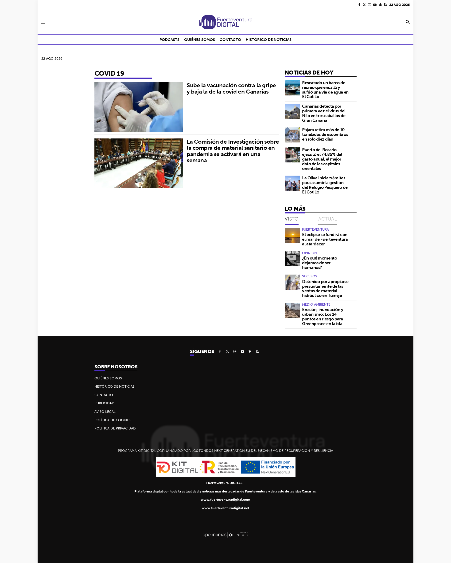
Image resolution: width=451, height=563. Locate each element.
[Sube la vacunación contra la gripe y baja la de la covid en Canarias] (138, 107)
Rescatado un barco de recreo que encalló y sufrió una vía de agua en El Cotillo (325, 89)
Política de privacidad (115, 428)
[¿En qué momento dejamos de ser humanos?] (292, 258)
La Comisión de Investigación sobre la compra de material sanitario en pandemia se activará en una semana (233, 151)
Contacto (103, 395)
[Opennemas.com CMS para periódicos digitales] (225, 534)
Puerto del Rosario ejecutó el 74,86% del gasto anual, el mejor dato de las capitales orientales (322, 159)
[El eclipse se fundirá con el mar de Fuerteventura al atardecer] (292, 235)
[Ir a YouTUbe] (375, 5)
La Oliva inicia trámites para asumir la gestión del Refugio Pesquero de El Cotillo (325, 184)
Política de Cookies (112, 420)
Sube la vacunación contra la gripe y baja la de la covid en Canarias (231, 88)
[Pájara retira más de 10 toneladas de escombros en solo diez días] (292, 134)
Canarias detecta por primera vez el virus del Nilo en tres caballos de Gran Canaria (323, 113)
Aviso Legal (105, 411)
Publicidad (104, 403)
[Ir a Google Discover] (380, 5)
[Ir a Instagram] (369, 5)
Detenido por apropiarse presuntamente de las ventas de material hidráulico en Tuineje (325, 288)
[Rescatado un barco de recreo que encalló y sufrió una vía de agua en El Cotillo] (292, 87)
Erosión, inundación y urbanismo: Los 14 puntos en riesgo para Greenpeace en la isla (322, 316)
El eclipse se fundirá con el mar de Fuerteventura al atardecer (325, 239)
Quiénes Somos (108, 378)
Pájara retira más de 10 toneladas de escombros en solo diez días (325, 134)
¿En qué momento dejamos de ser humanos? (319, 262)
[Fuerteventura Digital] (225, 22)
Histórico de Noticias (114, 386)
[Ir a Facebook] (359, 5)
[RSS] (385, 5)
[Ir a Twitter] (364, 5)
